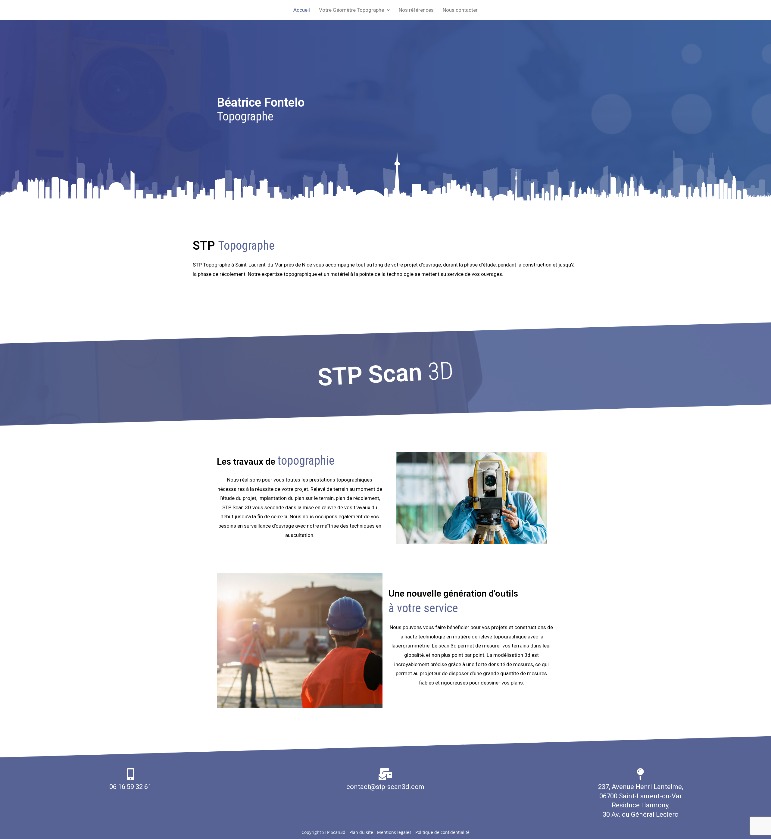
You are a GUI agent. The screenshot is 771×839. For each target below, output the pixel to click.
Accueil (301, 10)
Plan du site (361, 832)
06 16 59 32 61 (130, 787)
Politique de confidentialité (442, 832)
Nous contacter (460, 10)
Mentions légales (394, 832)
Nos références (416, 10)
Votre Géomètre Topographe (351, 10)
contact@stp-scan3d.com (385, 787)
